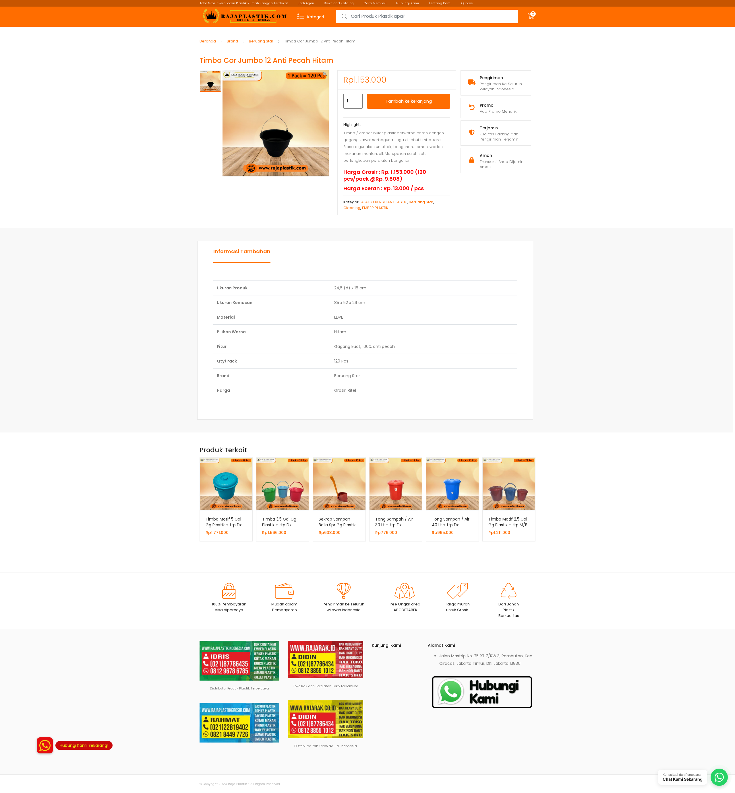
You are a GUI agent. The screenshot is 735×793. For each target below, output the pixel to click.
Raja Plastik (237, 784)
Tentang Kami (440, 3)
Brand (232, 41)
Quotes (467, 3)
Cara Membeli (374, 3)
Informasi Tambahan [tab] (241, 251)
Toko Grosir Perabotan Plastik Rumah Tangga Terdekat (244, 3)
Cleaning (351, 208)
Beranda (208, 41)
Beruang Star (261, 41)
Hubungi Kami (407, 3)
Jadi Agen (306, 3)
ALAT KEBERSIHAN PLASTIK (384, 202)
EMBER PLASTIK (375, 208)
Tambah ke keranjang (409, 101)
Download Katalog (339, 3)
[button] (325, 74)
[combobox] (427, 16)
